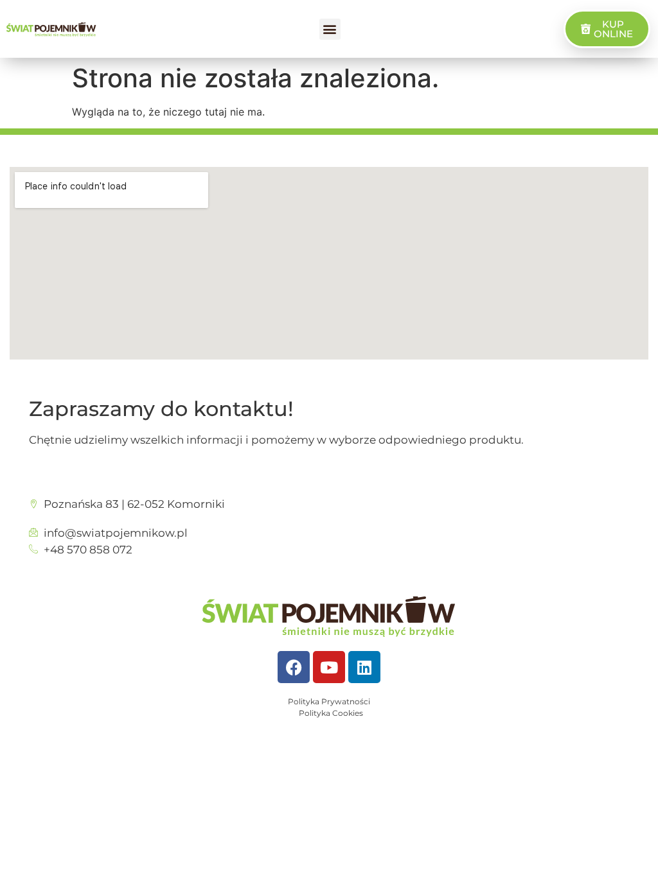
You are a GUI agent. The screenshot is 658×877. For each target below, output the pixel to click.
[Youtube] (329, 667)
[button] (330, 29)
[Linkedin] (364, 667)
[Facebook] (294, 667)
